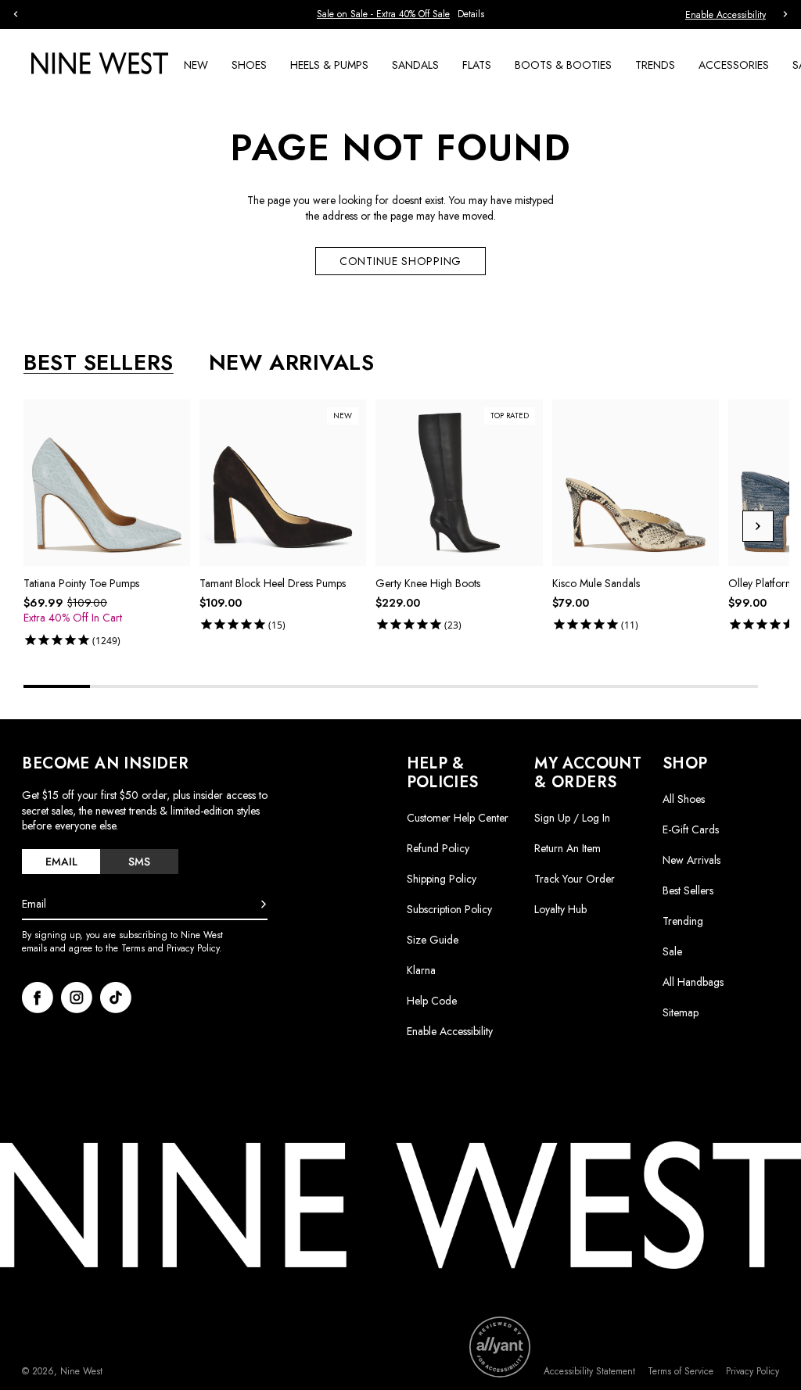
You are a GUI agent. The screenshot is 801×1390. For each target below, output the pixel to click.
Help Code (432, 1001)
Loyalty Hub (560, 909)
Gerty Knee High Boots (427, 583)
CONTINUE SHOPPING (400, 261)
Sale (672, 951)
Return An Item (567, 848)
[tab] (61, 861)
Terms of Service (680, 1371)
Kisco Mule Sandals (596, 583)
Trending (683, 921)
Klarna (421, 970)
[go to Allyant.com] (500, 1347)
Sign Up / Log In (572, 818)
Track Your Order (574, 879)
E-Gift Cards (691, 829)
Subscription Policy (449, 909)
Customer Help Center (457, 818)
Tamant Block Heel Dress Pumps (272, 583)
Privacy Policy (752, 1371)
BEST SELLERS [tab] (98, 362)
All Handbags (693, 982)
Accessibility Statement (589, 1371)
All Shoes (684, 799)
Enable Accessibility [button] (725, 15)
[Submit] (264, 904)
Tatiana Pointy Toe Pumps (81, 583)
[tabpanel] (406, 526)
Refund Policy (438, 848)
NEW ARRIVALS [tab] (292, 362)
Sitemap (681, 1012)
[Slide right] (758, 526)
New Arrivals (691, 860)
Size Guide (432, 940)
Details (471, 14)
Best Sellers (688, 890)
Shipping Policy (441, 879)
